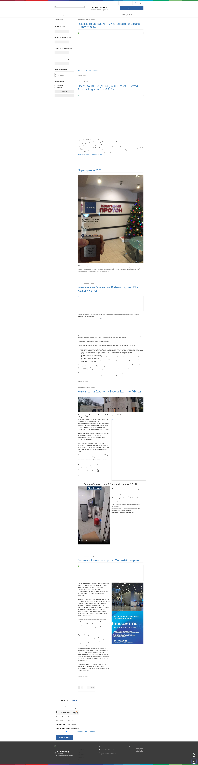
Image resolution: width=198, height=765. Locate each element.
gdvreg (92, 283)
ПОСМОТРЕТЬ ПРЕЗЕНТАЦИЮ (88, 70)
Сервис (71, 15)
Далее (92, 687)
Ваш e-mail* (59, 720)
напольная (60, 85)
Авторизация (126, 3)
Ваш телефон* (60, 724)
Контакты (96, 15)
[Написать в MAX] (194, 761)
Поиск (114, 14)
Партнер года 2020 (89, 170)
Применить (64, 91)
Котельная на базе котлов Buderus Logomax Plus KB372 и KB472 (108, 289)
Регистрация (140, 3)
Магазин (57, 15)
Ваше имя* (59, 717)
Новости (84, 75)
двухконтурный (61, 73)
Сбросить (64, 96)
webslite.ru (112, 757)
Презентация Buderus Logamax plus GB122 (90, 154)
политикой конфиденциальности (86, 731)
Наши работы (79, 15)
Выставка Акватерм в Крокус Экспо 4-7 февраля (108, 560)
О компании (88, 15)
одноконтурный (61, 75)
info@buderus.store (85, 3)
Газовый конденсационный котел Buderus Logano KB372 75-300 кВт (109, 25)
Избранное (64, 15)
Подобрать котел (132, 8)
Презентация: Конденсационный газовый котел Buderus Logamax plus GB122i (108, 87)
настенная (59, 87)
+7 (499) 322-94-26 (99, 7)
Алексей (93, 19)
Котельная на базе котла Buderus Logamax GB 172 (109, 391)
